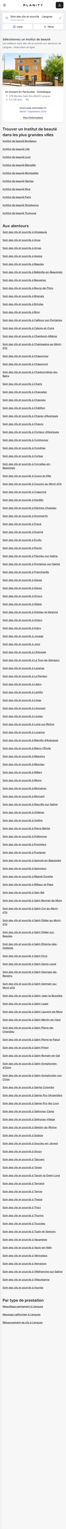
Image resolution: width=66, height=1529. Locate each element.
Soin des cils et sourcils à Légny (22, 684)
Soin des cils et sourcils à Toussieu (24, 1223)
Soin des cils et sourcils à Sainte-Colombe (28, 1087)
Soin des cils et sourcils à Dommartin (25, 516)
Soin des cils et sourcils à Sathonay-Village (29, 1119)
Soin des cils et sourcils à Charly (22, 383)
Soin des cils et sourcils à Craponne (24, 491)
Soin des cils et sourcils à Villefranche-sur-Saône (32, 1271)
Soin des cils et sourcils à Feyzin (22, 548)
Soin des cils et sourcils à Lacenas (23, 668)
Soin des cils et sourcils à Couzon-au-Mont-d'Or (32, 483)
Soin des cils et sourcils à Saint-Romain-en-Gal (31, 1055)
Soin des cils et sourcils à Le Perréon (25, 676)
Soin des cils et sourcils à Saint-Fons (25, 955)
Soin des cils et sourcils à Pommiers (24, 844)
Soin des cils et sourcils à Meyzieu (23, 764)
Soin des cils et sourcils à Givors (22, 596)
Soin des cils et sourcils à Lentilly (23, 692)
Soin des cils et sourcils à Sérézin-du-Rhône (30, 1127)
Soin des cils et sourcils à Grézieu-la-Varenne (30, 612)
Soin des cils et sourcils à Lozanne (24, 732)
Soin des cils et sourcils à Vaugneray (25, 1239)
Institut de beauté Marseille (19, 165)
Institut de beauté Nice (16, 189)
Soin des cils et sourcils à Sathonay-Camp (28, 1111)
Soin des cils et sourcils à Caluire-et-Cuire (28, 328)
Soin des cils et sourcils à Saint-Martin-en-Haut (32, 1019)
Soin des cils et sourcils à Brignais (23, 296)
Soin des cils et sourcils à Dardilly (23, 499)
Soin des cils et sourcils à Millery (22, 772)
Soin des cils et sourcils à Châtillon (24, 408)
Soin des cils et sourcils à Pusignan (24, 852)
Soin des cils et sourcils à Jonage (23, 636)
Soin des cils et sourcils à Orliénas (23, 812)
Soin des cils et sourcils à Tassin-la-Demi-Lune (31, 1175)
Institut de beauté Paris (17, 197)
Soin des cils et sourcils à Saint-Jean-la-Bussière (32, 995)
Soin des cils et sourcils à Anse (21, 240)
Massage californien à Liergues (22, 1314)
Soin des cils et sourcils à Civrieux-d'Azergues (31, 432)
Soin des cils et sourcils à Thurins (23, 1215)
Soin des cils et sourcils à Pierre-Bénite (26, 828)
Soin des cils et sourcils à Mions (22, 780)
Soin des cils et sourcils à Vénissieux (25, 1255)
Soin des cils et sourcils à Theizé (22, 1199)
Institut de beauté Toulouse (19, 213)
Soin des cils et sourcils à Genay (22, 588)
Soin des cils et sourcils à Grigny (22, 620)
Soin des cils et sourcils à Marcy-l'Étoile (27, 748)
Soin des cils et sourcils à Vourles (23, 1287)
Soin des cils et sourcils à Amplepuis (25, 232)
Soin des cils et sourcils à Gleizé (22, 604)
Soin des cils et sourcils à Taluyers (24, 1159)
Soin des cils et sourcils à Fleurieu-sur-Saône (30, 556)
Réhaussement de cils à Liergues (23, 1322)
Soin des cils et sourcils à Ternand (23, 1183)
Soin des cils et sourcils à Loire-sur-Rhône (28, 724)
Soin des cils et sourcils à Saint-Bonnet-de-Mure (32, 900)
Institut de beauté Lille (16, 149)
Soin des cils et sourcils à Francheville (26, 572)
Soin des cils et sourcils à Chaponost (25, 364)
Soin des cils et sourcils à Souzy (22, 1151)
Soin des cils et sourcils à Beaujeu (23, 264)
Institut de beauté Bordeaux (20, 141)
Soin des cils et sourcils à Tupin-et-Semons (29, 1231)
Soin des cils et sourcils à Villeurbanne (26, 1279)
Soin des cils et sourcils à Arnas (22, 248)
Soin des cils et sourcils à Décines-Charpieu (29, 508)
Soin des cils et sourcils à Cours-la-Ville (27, 475)
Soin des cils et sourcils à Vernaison (24, 1263)
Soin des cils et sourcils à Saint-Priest (26, 1047)
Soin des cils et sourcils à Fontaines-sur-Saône (31, 564)
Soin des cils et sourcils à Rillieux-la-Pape (28, 884)
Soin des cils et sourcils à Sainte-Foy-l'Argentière (32, 1095)
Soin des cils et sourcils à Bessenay (24, 280)
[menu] (4, 5)
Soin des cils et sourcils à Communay (25, 440)
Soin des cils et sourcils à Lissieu (23, 716)
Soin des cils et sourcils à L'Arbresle (24, 652)
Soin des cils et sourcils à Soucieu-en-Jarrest (30, 1143)
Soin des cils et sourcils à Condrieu (24, 448)
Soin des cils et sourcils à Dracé (22, 524)
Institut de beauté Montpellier (21, 173)
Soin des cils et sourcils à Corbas (23, 456)
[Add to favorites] (59, 57)
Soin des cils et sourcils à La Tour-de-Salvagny (31, 660)
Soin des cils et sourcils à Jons (21, 644)
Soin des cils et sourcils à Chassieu (24, 400)
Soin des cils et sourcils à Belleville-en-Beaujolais (32, 272)
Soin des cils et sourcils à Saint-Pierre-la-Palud (31, 1039)
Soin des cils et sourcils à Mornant (24, 796)
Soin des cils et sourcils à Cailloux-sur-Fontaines (32, 320)
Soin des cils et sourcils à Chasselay (25, 392)
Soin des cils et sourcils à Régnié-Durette (28, 876)
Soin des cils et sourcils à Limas (22, 700)
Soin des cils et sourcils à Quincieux (24, 868)
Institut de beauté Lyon (17, 157)
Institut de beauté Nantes (18, 181)
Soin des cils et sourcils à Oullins (23, 820)
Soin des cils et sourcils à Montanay (24, 788)
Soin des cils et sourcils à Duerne (23, 532)
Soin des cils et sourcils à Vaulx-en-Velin (27, 1247)
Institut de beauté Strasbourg (21, 205)
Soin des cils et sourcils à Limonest (24, 708)
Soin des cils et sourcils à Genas (22, 580)
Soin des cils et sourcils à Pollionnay (25, 836)
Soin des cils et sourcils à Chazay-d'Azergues (30, 416)
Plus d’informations (33, 117)
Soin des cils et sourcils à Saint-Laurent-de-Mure (32, 1011)
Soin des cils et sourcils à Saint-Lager (25, 1003)
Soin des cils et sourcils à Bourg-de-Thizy (28, 288)
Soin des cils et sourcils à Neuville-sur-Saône (30, 804)
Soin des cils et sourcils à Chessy (23, 424)
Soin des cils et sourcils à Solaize (23, 1135)
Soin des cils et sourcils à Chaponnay (25, 356)
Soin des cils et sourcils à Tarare (22, 1167)
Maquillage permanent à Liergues (23, 1306)
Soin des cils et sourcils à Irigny (22, 628)
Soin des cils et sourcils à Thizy (22, 1207)
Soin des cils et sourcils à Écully (22, 540)
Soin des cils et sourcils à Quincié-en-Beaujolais (32, 860)
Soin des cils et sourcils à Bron (21, 312)
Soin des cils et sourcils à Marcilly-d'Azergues (30, 740)
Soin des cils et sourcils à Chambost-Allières (30, 336)
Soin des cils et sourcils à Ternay (22, 1191)
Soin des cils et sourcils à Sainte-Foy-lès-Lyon (31, 1103)
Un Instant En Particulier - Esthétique (28, 91)
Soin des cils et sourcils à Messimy (24, 756)
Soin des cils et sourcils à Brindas (23, 304)
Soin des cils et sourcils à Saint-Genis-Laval (29, 963)
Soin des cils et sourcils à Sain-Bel (23, 892)
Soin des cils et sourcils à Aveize (22, 256)
